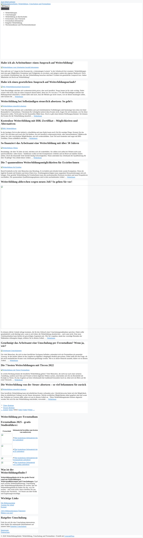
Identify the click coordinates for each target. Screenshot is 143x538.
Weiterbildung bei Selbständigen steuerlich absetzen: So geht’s (36, 101)
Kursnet (3, 507)
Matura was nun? (7, 513)
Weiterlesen (19, 97)
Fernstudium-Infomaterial (14, 21)
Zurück (4, 410)
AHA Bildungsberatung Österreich (13, 511)
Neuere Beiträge (9, 408)
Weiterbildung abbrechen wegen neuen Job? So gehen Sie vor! (36, 181)
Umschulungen (10, 15)
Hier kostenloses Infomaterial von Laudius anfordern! (24, 463)
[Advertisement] (71, 43)
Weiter (31, 410)
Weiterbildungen (11, 13)
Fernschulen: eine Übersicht (15, 19)
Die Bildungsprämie (8, 503)
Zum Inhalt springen (8, 2)
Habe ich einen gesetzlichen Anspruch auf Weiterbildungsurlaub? (38, 82)
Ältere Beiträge (8, 405)
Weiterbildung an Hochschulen (16, 17)
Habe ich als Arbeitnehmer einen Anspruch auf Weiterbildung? (37, 62)
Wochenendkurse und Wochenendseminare (20, 25)
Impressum (5, 530)
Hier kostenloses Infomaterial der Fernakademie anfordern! (25, 459)
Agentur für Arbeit (7, 505)
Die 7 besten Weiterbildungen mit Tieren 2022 (27, 365)
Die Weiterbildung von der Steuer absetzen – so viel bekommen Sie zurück (43, 384)
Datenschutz (5, 532)
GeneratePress (69, 536)
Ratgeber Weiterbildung (13, 23)
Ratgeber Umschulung (18, 526)
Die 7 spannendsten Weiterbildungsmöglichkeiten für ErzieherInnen (40, 162)
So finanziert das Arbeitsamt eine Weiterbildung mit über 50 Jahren (40, 143)
